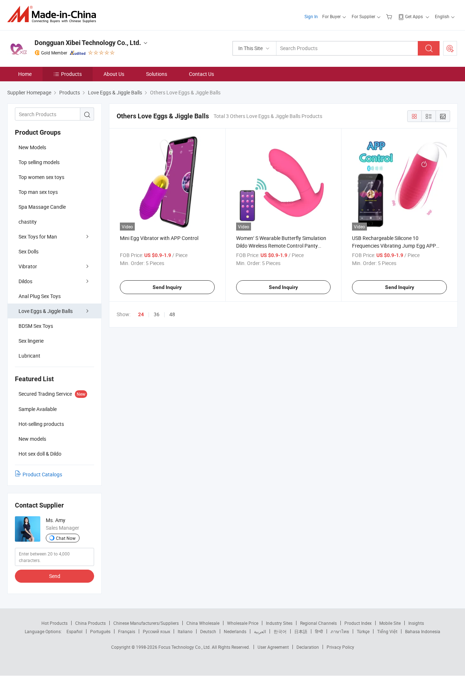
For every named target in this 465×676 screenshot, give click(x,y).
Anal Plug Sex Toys (40, 296)
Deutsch (208, 631)
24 (141, 314)
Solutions (156, 73)
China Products (90, 623)
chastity (28, 221)
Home (25, 73)
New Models (32, 147)
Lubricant (29, 355)
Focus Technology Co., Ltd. (185, 647)
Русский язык (156, 631)
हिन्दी (319, 631)
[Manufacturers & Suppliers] (54, 14)
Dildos (25, 281)
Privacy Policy (340, 647)
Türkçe (363, 631)
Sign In (311, 16)
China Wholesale (202, 623)
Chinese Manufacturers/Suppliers (146, 623)
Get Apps (414, 16)
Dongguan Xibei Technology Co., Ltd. (88, 42)
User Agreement (273, 647)
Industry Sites (279, 623)
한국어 (280, 631)
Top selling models (39, 162)
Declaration (307, 647)
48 (172, 314)
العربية (260, 631)
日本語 (300, 631)
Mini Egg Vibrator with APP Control (159, 238)
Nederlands (235, 631)
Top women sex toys (41, 177)
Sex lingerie (31, 340)
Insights (416, 623)
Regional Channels (318, 623)
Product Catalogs (42, 474)
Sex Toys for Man (38, 236)
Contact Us (201, 73)
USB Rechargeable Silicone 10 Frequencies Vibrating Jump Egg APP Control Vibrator (394, 246)
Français (126, 631)
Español (74, 631)
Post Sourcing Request (450, 48)
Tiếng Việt (387, 631)
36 (156, 314)
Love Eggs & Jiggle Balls (46, 311)
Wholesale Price (242, 623)
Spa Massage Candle (42, 206)
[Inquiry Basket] (390, 16)
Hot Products (54, 623)
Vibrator (28, 266)
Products (71, 73)
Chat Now (66, 538)
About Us (114, 73)
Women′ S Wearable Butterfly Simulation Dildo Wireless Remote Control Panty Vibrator (281, 246)
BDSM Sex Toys (36, 325)
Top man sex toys (38, 191)
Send (54, 576)
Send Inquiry (167, 287)
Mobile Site (390, 623)
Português (100, 631)
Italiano (185, 631)
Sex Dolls (29, 251)
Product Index (358, 623)
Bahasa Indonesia (422, 631)
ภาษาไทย (340, 631)
